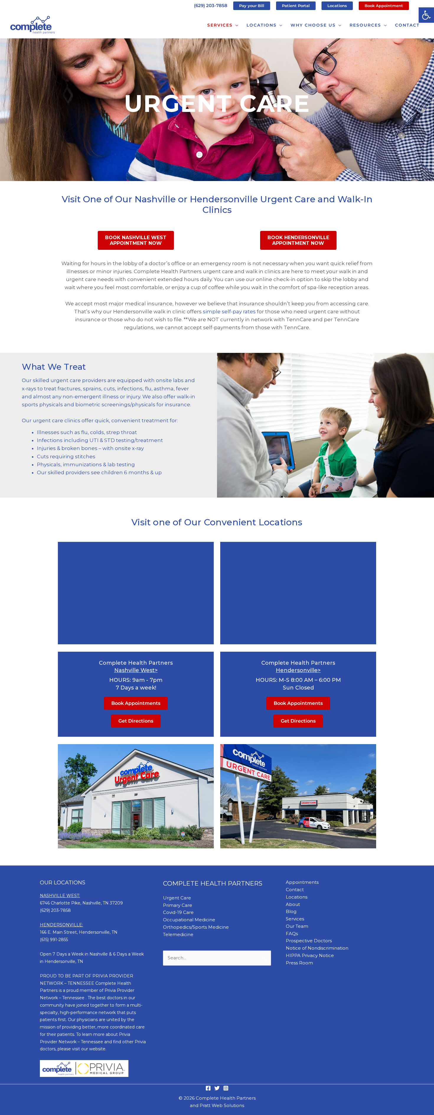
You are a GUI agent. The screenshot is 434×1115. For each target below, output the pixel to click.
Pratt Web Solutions (222, 1105)
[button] (426, 15)
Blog (291, 911)
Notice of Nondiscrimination (317, 948)
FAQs (292, 933)
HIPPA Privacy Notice (310, 955)
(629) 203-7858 (210, 5)
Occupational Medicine (189, 919)
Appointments (302, 882)
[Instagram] (226, 1088)
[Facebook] (208, 1088)
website (97, 1049)
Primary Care (177, 905)
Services (295, 919)
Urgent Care (177, 898)
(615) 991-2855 (54, 939)
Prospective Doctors (309, 940)
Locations (296, 897)
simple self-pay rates (229, 311)
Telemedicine (178, 934)
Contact (295, 889)
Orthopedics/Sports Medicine (196, 927)
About (293, 904)
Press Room (299, 963)
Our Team (297, 926)
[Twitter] (217, 1088)
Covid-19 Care (178, 912)
